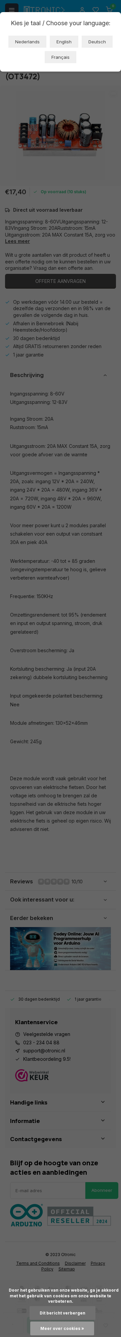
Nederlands (27, 41)
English (64, 41)
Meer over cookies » (62, 1328)
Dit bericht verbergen (62, 1312)
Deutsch (97, 41)
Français (60, 57)
